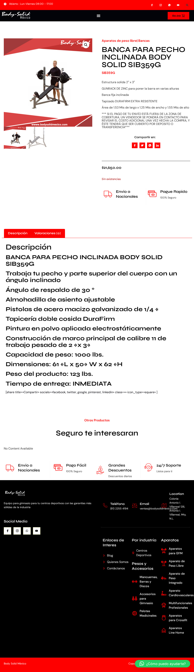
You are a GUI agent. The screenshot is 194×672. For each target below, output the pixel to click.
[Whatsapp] (27, 531)
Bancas (144, 41)
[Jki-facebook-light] (7, 531)
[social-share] (135, 145)
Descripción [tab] (17, 233)
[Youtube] (36, 531)
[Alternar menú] (98, 15)
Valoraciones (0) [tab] (47, 233)
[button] (187, 5)
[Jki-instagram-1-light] (17, 531)
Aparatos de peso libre (119, 41)
